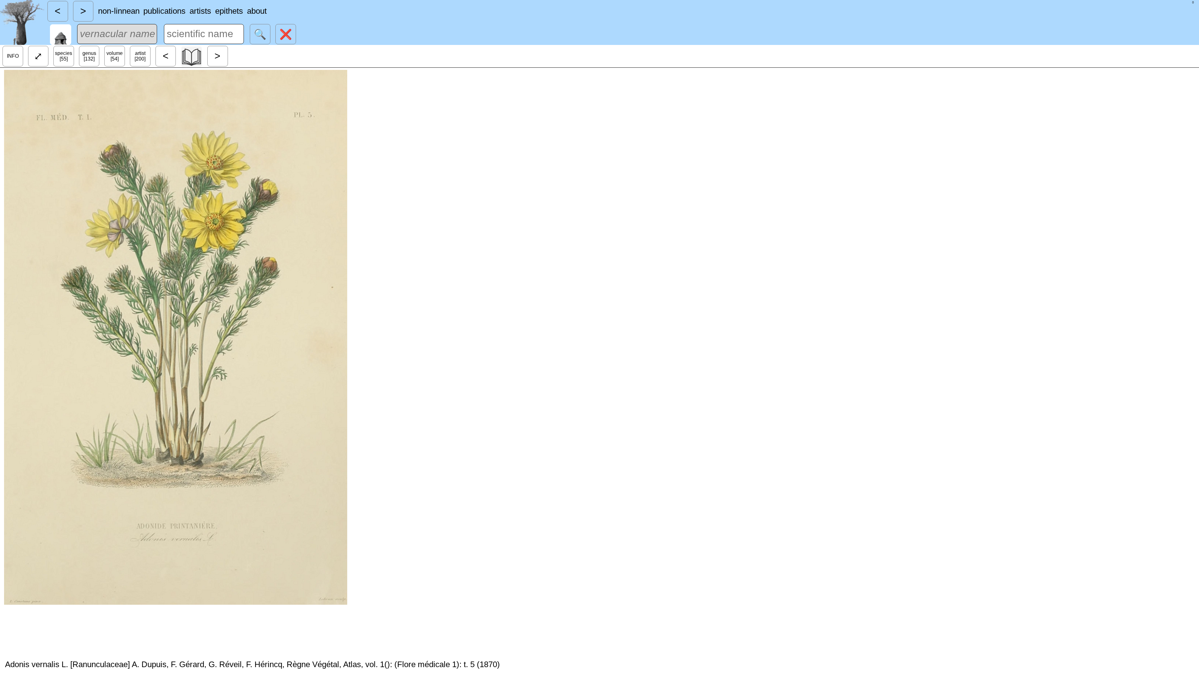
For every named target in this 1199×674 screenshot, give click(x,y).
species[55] (63, 56)
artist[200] (140, 56)
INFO (13, 56)
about (257, 11)
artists (200, 11)
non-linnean (119, 11)
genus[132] (89, 56)
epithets (229, 11)
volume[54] (114, 56)
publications (164, 11)
